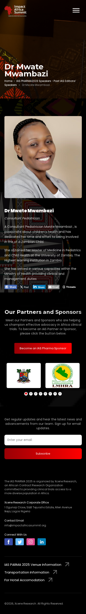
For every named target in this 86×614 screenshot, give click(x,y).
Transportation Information (26, 572)
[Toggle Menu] (76, 10)
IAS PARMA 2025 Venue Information (32, 564)
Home (8, 81)
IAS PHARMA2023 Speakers (33, 81)
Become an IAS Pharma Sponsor (43, 348)
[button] (26, 394)
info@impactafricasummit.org (25, 525)
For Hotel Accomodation (24, 580)
